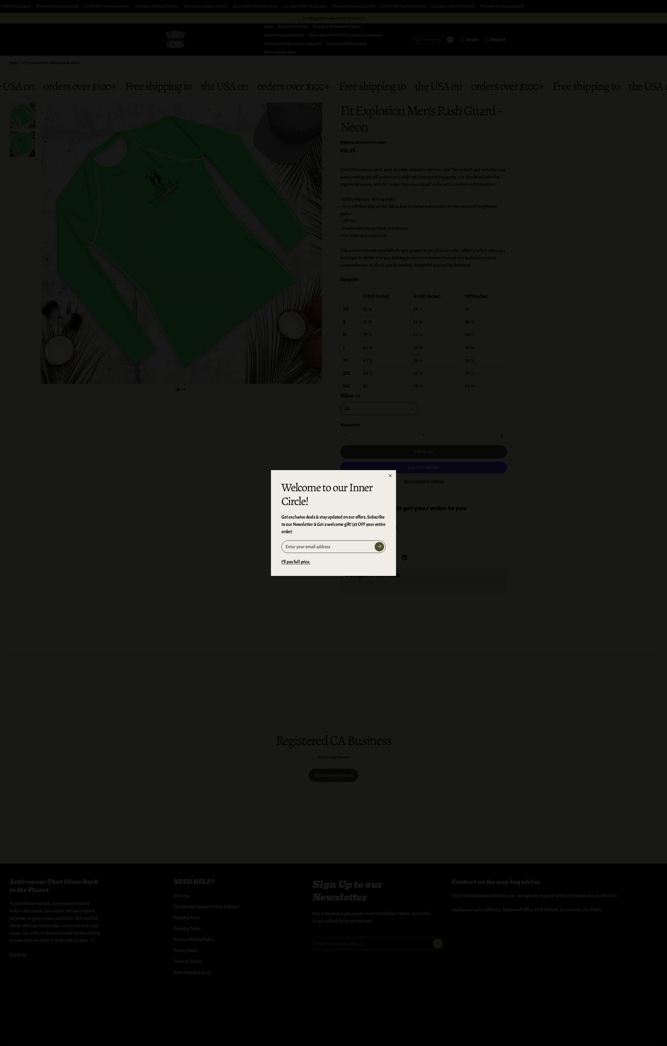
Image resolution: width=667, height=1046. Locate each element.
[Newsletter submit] (379, 546)
